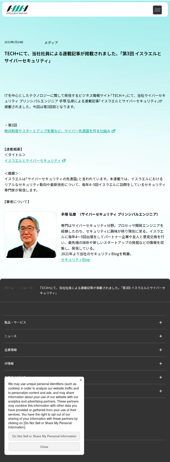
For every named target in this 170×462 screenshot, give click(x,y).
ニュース (10, 336)
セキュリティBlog (75, 259)
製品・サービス (15, 322)
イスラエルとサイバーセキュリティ (32, 160)
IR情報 (9, 363)
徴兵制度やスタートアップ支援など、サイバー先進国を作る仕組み (57, 130)
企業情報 (10, 349)
